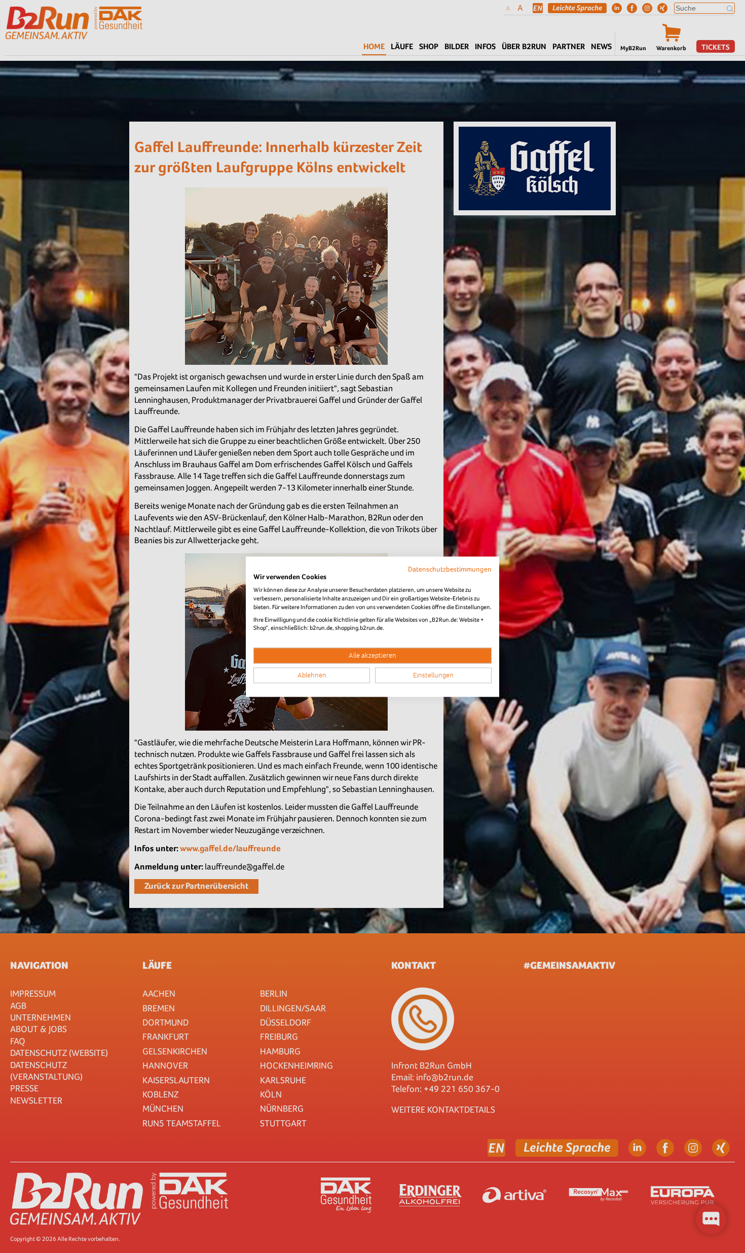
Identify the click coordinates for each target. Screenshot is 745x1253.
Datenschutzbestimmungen (450, 569)
